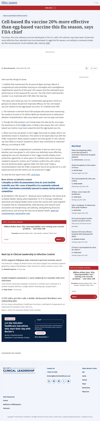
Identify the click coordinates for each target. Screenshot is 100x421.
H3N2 (23, 125)
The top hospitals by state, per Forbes (83, 179)
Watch (58, 239)
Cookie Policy (57, 417)
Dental (84, 380)
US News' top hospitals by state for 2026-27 (84, 248)
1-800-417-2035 (52, 372)
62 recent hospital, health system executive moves (82, 219)
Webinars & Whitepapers (12, 404)
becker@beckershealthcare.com (58, 376)
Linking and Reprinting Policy (71, 417)
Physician (85, 392)
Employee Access (87, 417)
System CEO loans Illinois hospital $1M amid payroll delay (82, 234)
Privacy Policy (38, 329)
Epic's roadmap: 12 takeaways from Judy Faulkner (83, 206)
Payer (84, 384)
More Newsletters (41, 337)
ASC (83, 372)
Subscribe (48, 8)
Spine (84, 376)
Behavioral (86, 388)
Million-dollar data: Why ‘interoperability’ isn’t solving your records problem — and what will (34, 227)
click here (35, 175)
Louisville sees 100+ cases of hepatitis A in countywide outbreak (30, 185)
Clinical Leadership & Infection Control (15, 16)
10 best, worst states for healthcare (81, 193)
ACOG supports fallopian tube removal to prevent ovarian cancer (32, 260)
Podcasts (6, 408)
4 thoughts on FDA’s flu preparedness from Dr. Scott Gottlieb (28, 182)
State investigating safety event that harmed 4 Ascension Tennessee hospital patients (83, 153)
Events (5, 400)
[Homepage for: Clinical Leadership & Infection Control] (19, 370)
